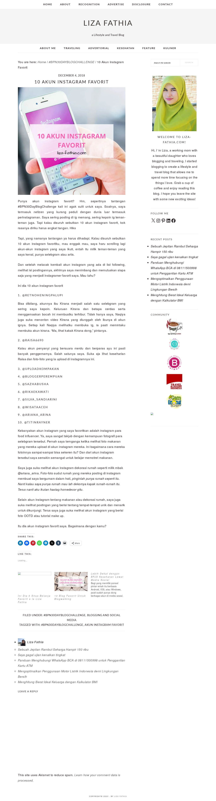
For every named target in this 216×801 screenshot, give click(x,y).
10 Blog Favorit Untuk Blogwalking (70, 597)
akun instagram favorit (104, 625)
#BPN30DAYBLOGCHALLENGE (65, 615)
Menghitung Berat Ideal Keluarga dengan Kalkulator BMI (57, 682)
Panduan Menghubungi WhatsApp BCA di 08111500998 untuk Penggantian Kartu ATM (174, 267)
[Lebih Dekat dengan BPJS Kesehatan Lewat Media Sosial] (109, 584)
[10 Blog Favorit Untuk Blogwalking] (71, 581)
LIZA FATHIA (108, 23)
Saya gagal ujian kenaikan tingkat (41, 655)
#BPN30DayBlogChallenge (62, 625)
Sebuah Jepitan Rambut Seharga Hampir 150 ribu (53, 649)
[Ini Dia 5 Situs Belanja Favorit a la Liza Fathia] (34, 581)
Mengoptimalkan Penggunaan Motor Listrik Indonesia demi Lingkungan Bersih (172, 283)
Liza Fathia (120, 796)
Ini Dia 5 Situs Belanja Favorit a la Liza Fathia (34, 599)
